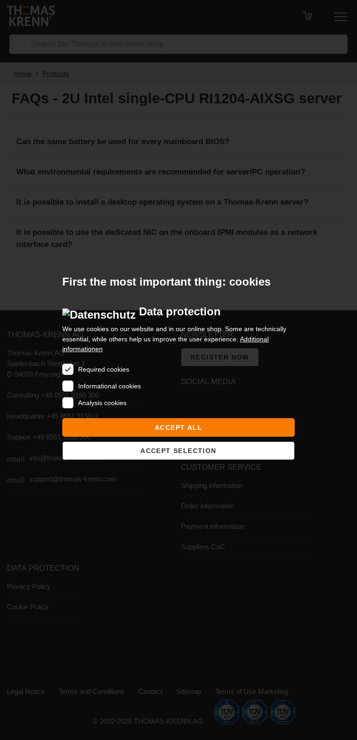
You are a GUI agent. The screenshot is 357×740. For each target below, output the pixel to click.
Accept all (178, 427)
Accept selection (178, 450)
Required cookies (103, 369)
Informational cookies (109, 386)
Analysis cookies (102, 403)
